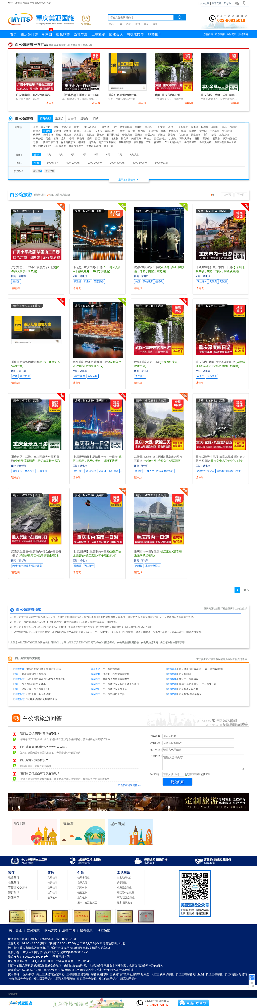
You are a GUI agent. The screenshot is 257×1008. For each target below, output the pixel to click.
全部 (35, 127)
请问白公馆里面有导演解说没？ (40, 733)
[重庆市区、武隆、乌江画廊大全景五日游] (220, 90)
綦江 (97, 138)
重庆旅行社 (26, 642)
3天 (72, 154)
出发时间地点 (124, 877)
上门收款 (82, 897)
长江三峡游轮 (214, 974)
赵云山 (92, 142)
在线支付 (82, 882)
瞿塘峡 (192, 130)
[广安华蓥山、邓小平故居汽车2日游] (35, 90)
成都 (111, 24)
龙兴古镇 (224, 134)
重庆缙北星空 (76, 146)
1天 (49, 154)
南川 (89, 138)
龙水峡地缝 (126, 127)
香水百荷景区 (68, 142)
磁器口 (215, 127)
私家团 (47, 33)
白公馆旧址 (185, 674)
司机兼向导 (135, 34)
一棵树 (121, 130)
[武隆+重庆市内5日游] (174, 90)
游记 (16, 674)
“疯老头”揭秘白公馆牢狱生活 (42, 699)
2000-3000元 (117, 162)
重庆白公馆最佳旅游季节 (116, 679)
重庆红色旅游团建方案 (122, 95)
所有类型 (45, 118)
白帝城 (233, 127)
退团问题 (13, 897)
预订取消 (13, 892)
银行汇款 (82, 892)
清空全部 (49, 170)
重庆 (146, 24)
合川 (71, 138)
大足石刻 (66, 127)
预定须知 (103, 930)
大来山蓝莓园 (93, 146)
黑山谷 (148, 127)
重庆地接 (42, 642)
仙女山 (77, 127)
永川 (63, 138)
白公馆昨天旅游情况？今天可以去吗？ (44, 746)
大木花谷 (79, 134)
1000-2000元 (95, 162)
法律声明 (68, 930)
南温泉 (157, 142)
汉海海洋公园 (230, 138)
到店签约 (52, 877)
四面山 (77, 130)
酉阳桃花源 (113, 134)
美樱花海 (136, 138)
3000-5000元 (140, 162)
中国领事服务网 (60, 956)
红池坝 (90, 134)
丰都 (224, 127)
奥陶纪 (138, 127)
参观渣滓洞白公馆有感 (34, 674)
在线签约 (52, 887)
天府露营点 (60, 146)
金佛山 (171, 127)
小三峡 (88, 130)
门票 (96, 118)
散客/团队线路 (124, 902)
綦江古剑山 (160, 138)
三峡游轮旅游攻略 (77, 974)
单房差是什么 (124, 887)
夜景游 (216, 138)
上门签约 (52, 892)
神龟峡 (100, 134)
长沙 (137, 24)
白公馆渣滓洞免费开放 (115, 689)
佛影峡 (36, 134)
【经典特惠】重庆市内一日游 (80, 95)
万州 (148, 142)
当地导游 (81, 34)
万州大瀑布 (185, 138)
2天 (61, 154)
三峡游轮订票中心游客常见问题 (129, 974)
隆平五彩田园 (50, 142)
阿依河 (67, 130)
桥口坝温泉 (190, 142)
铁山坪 (80, 138)
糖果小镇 (108, 146)
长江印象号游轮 (108, 978)
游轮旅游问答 (99, 974)
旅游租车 (155, 34)
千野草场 (214, 130)
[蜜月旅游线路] (34, 844)
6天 (108, 154)
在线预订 (13, 882)
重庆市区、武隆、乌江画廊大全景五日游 (226, 95)
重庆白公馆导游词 (188, 679)
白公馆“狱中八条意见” (190, 694)
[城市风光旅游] (130, 844)
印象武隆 (127, 134)
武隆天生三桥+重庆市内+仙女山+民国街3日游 (36, 555)
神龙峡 (67, 134)
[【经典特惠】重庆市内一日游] (81, 90)
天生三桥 (196, 134)
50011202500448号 (35, 956)
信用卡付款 (84, 877)
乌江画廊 (183, 134)
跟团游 (59, 118)
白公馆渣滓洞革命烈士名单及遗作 (121, 684)
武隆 (56, 127)
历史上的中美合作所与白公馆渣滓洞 (46, 679)
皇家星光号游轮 (87, 978)
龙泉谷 (114, 138)
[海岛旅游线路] (82, 844)
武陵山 (161, 134)
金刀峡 (141, 130)
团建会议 (116, 34)
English (228, 3)
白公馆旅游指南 (111, 669)
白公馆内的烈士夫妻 (113, 694)
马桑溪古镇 (205, 142)
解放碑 (204, 127)
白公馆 (47, 130)
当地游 (84, 118)
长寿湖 (194, 127)
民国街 (138, 134)
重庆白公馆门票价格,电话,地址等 (44, 669)
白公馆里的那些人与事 (34, 684)
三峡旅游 (98, 34)
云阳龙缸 (160, 127)
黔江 (56, 138)
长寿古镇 (38, 138)
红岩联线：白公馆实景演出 (36, 689)
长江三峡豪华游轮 (162, 974)
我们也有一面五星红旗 (39, 694)
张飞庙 (98, 130)
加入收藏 (204, 3)
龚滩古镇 (48, 134)
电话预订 (13, 877)
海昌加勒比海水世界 (225, 142)
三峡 (119, 24)
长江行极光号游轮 (20, 978)
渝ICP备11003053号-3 (74, 952)
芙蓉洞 (57, 130)
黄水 (163, 130)
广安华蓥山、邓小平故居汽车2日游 (38, 95)
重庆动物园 (90, 127)
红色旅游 (63, 34)
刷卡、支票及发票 (87, 902)
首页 (13, 34)
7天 (120, 154)
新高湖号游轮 (128, 978)
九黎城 (172, 138)
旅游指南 (220, 34)
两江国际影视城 (107, 142)
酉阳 (105, 138)
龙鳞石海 (173, 130)
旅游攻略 (243, 34)
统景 (183, 130)
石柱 (197, 138)
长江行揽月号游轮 (236, 974)
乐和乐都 (183, 127)
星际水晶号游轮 (65, 978)
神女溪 (124, 138)
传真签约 (52, 882)
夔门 (206, 134)
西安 (128, 24)
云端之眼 (104, 127)
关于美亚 (216, 3)
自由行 (72, 118)
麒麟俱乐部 (125, 142)
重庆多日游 (29, 34)
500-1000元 (73, 162)
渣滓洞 (36, 130)
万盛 (48, 138)
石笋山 (206, 138)
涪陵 (213, 134)
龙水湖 (203, 130)
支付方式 (33, 930)
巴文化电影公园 (172, 142)
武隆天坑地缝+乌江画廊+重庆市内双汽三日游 (158, 460)
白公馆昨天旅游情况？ (34, 760)
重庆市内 (46, 127)
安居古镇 (150, 134)
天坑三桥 (109, 130)
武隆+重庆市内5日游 (167, 95)
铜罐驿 (82, 142)
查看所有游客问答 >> (129, 785)
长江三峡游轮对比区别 (190, 974)
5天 (96, 154)
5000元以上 (161, 162)
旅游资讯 (231, 34)
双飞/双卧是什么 (126, 897)
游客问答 (208, 34)
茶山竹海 (153, 130)
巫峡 (58, 134)
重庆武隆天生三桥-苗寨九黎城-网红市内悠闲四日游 (221, 460)
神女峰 (171, 134)
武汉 (155, 24)
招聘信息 (86, 930)
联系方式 (50, 930)
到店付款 (82, 887)
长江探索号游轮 (43, 978)
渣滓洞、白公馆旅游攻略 (116, 674)
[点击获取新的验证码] (197, 774)
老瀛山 (36, 142)
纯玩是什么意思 (125, 892)
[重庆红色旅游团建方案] (127, 90)
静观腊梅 (138, 142)
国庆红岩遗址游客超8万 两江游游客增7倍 (201, 669)
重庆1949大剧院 (42, 146)
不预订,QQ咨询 (17, 887)
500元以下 (52, 162)
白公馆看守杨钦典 (188, 689)
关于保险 (122, 882)
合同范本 (52, 897)
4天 (84, 154)
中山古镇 (227, 130)
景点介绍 (95, 669)
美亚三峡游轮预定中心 (50, 974)
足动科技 (28, 974)
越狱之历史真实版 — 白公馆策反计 (197, 684)
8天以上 (134, 154)
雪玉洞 (131, 130)
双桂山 (147, 138)
